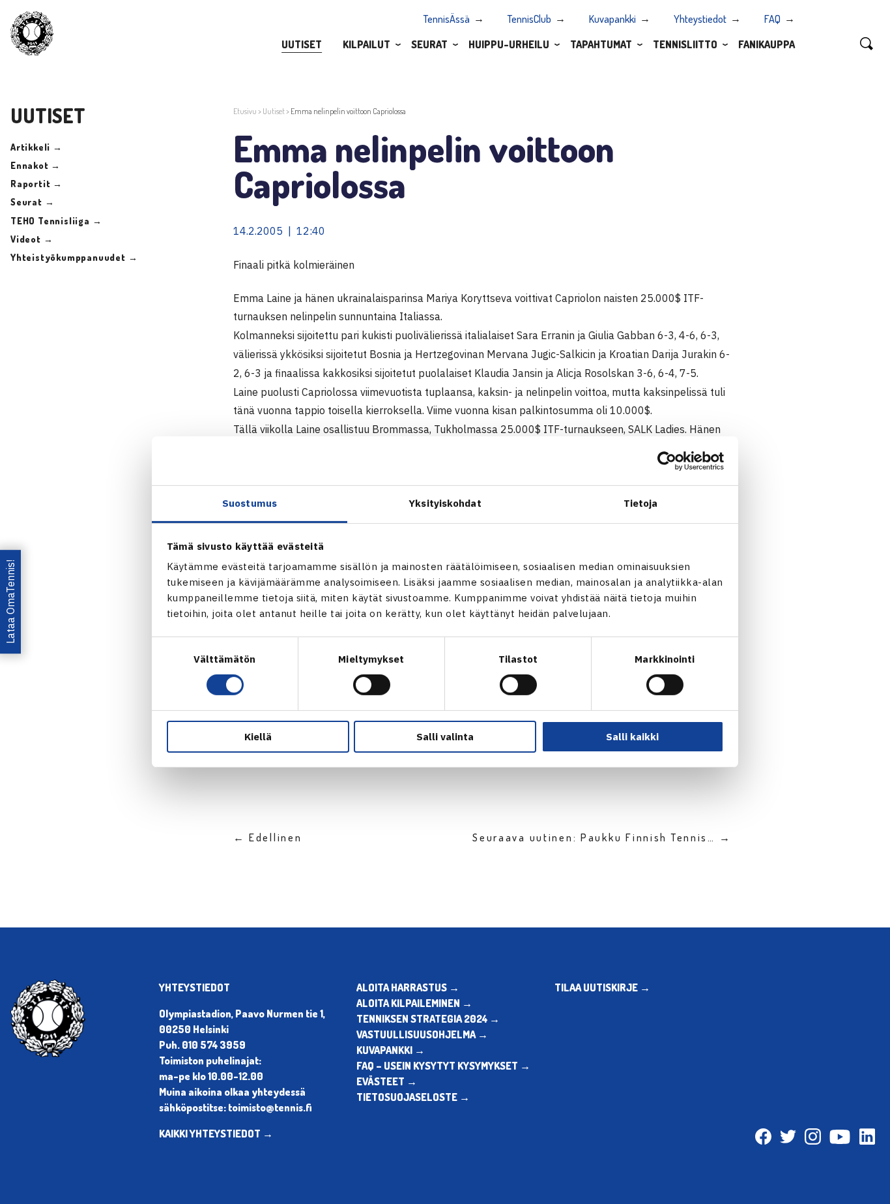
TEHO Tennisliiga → (56, 220)
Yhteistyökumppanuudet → (73, 257)
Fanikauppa (766, 44)
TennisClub (529, 18)
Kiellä (258, 736)
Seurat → (32, 201)
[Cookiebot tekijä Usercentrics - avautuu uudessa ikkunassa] (667, 460)
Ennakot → (35, 165)
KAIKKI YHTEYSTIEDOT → (216, 1133)
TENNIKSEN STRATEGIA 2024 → (428, 1018)
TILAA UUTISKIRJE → (602, 987)
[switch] (371, 684)
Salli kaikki (632, 736)
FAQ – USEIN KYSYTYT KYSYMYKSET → (443, 1065)
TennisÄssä (446, 18)
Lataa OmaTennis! (10, 602)
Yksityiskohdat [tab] (445, 503)
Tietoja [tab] (641, 503)
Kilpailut (366, 44)
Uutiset (301, 44)
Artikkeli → (36, 147)
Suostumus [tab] (249, 503)
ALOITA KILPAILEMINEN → (414, 1003)
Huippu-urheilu (508, 44)
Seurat (429, 44)
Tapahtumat (601, 44)
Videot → (31, 239)
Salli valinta (445, 736)
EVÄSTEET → (386, 1081)
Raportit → (36, 183)
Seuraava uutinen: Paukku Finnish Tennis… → (601, 837)
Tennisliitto (685, 44)
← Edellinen (267, 837)
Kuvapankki (612, 18)
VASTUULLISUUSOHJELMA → (422, 1034)
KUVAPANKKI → (390, 1050)
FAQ (772, 18)
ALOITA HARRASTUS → (407, 987)
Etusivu (245, 111)
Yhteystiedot (700, 18)
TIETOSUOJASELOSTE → (413, 1097)
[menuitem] (301, 43)
